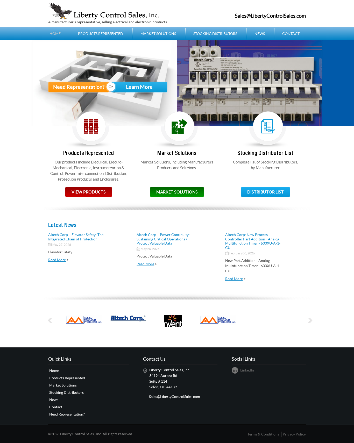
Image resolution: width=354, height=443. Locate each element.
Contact (291, 34)
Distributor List (265, 192)
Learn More (139, 87)
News (259, 34)
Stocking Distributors (215, 34)
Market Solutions (158, 34)
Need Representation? (78, 87)
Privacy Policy (294, 434)
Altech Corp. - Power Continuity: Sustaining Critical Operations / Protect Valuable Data (163, 239)
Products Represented (100, 34)
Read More (57, 260)
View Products (89, 192)
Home (55, 34)
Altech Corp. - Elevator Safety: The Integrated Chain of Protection (75, 237)
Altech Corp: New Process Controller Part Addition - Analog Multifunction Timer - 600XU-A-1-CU (252, 241)
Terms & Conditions (263, 434)
